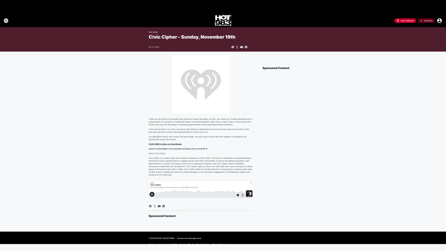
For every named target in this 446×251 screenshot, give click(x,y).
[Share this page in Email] (241, 47)
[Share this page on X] (237, 47)
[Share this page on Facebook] (232, 47)
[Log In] (439, 20)
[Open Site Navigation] (6, 20)
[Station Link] (223, 21)
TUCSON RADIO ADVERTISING (161, 238)
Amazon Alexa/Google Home (189, 238)
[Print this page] (246, 47)
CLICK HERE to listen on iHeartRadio (165, 144)
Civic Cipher (153, 32)
